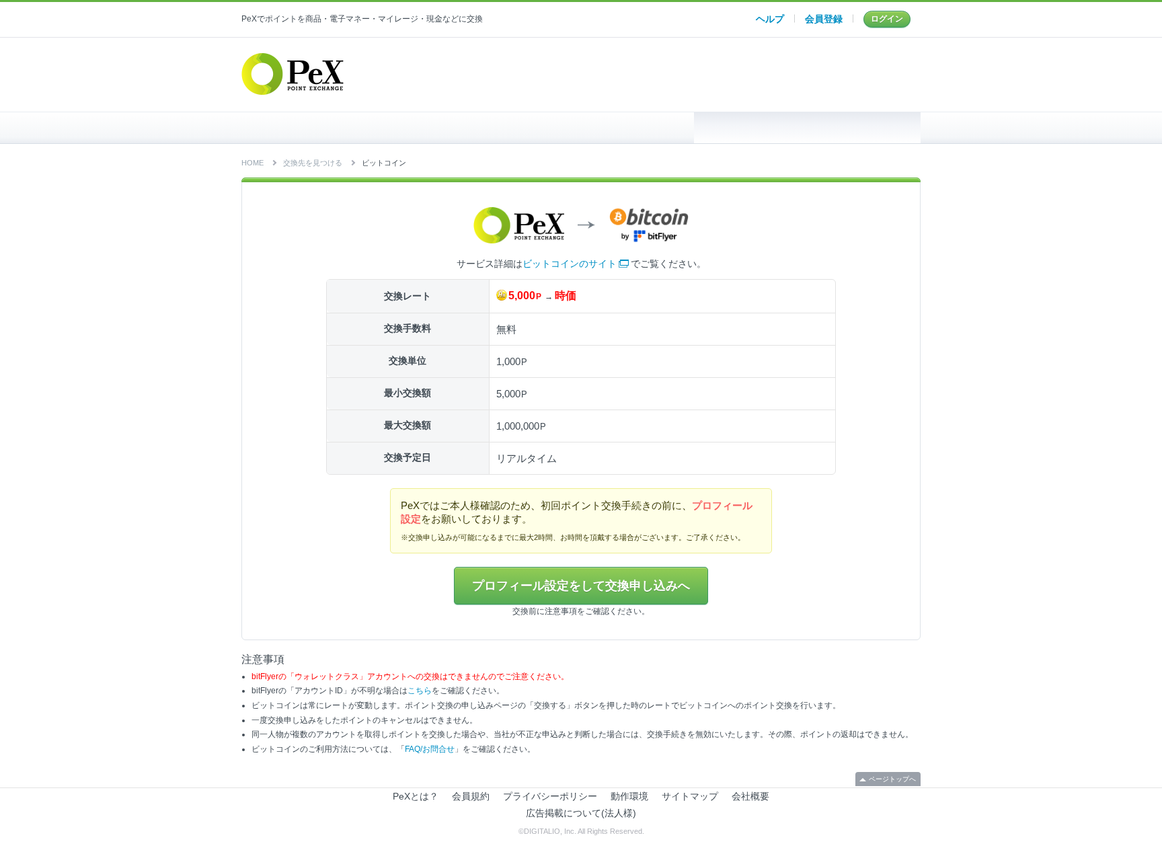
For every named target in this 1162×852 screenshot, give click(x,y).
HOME (354, 127)
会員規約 (471, 796)
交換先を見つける (807, 127)
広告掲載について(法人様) (581, 813)
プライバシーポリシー (550, 796)
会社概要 (750, 796)
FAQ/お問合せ (430, 749)
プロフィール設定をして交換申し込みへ (581, 585)
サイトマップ (690, 796)
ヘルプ (770, 18)
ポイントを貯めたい (581, 127)
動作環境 (629, 796)
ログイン (887, 19)
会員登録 (824, 18)
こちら (420, 690)
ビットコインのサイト (569, 263)
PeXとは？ (415, 796)
